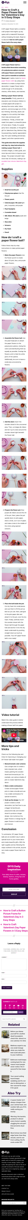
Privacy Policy (6, 1191)
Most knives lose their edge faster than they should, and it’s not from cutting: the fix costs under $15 (18, 1137)
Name (3, 972)
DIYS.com (5, 2)
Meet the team (6, 1185)
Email (3, 979)
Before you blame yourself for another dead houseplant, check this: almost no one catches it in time (18, 1036)
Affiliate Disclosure (8, 1194)
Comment (4, 957)
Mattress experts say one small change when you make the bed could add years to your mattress (18, 1050)
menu (24, 2)
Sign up (14, 894)
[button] (14, 53)
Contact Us (5, 1188)
